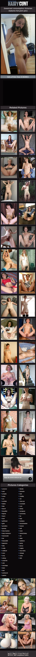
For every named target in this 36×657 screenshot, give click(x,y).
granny (4, 528)
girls (3, 523)
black (3, 516)
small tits (4, 560)
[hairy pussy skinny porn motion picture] (9, 375)
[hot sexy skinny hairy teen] (27, 421)
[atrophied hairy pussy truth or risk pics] (27, 167)
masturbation (23, 523)
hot (3, 538)
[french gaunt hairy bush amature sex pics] (9, 144)
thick (3, 568)
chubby (22, 496)
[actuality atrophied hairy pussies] (9, 190)
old (20, 536)
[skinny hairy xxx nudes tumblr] (27, 144)
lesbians (22, 521)
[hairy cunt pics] (18, 3)
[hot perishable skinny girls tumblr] (9, 306)
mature (22, 526)
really (3, 548)
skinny (4, 558)
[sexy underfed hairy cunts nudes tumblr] (9, 421)
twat (3, 570)
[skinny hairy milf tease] (27, 352)
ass (3, 499)
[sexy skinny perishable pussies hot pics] (9, 213)
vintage (22, 553)
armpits (4, 494)
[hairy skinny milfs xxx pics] (27, 329)
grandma (4, 526)
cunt (21, 506)
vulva (21, 555)
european (22, 511)
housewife (5, 541)
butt (21, 494)
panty (21, 543)
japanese (4, 543)
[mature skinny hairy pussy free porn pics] (27, 236)
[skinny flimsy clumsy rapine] (9, 329)
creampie (22, 503)
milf (21, 528)
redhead (4, 550)
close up (22, 501)
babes (4, 503)
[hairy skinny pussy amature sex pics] (9, 121)
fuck (3, 518)
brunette (22, 491)
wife (21, 558)
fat (20, 516)
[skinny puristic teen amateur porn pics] (27, 213)
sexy (3, 555)
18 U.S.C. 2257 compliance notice (18, 655)
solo (3, 563)
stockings (5, 565)
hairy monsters (6, 533)
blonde (22, 489)
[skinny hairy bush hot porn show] (9, 236)
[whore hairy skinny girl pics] (9, 444)
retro (3, 553)
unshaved (5, 573)
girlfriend (4, 521)
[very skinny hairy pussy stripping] (27, 398)
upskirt (4, 575)
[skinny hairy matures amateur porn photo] (27, 306)
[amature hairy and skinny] (9, 283)
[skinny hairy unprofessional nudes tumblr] (9, 352)
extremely (23, 513)
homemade (5, 536)
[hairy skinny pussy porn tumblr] (27, 283)
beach (4, 508)
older (21, 538)
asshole (4, 501)
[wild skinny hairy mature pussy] (27, 190)
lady (3, 545)
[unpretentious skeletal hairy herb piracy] (27, 444)
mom (21, 531)
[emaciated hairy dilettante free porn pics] (27, 375)
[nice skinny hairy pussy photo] (27, 259)
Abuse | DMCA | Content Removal (18, 654)
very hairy (23, 550)
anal (3, 491)
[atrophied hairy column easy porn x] (27, 121)
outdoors (22, 541)
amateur (4, 489)
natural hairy (23, 533)
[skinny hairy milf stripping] (9, 398)
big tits (4, 513)
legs (21, 518)
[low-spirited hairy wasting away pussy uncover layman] (9, 259)
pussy (21, 545)
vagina (22, 548)
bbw (3, 506)
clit (20, 499)
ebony (21, 508)
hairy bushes (6, 531)
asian (3, 496)
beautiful (4, 511)
